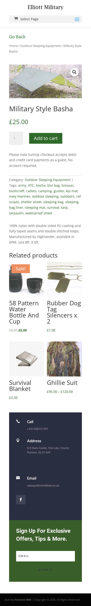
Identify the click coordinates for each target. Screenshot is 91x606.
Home (13, 46)
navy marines (19, 196)
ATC (31, 185)
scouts (14, 202)
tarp (64, 207)
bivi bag (53, 185)
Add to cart (46, 138)
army (22, 185)
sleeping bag (53, 202)
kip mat (72, 191)
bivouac (68, 185)
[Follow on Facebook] (20, 499)
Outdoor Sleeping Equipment (40, 46)
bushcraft (16, 191)
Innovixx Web (23, 599)
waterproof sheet (38, 213)
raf (78, 196)
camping (45, 191)
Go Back (17, 36)
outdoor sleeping (45, 196)
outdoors (67, 196)
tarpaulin (16, 213)
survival (53, 207)
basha (41, 185)
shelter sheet (31, 202)
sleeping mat (35, 207)
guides (59, 191)
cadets (31, 191)
